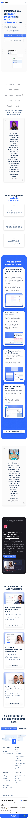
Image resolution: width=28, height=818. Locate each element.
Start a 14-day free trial (8, 728)
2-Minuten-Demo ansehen (14, 40)
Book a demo (22, 728)
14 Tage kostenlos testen (13, 35)
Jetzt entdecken (8, 556)
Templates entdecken (14, 625)
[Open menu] (25, 2)
